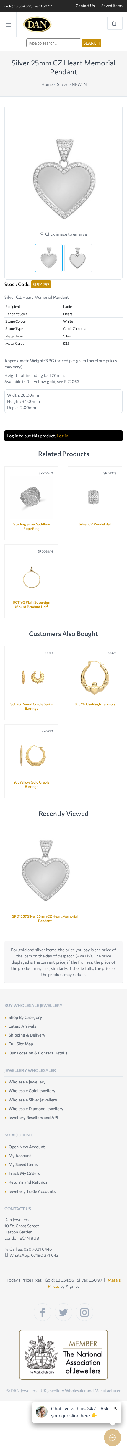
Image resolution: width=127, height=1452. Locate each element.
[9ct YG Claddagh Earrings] (95, 677)
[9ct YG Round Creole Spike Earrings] (31, 677)
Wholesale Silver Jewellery (33, 1099)
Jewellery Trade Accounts (32, 1191)
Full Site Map (21, 1043)
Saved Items (112, 5)
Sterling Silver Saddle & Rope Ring (31, 526)
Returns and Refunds (28, 1182)
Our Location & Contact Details (38, 1052)
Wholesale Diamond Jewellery (36, 1108)
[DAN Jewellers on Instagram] (84, 1312)
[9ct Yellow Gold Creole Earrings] (31, 755)
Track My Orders (24, 1173)
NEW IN (79, 84)
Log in (62, 435)
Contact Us (85, 5)
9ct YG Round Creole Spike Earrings (31, 706)
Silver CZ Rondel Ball (95, 524)
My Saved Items (23, 1164)
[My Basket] (115, 23)
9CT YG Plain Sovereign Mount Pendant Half (31, 604)
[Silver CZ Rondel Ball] (95, 497)
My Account (20, 1155)
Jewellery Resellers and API (33, 1117)
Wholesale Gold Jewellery (32, 1090)
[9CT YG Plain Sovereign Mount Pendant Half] (31, 575)
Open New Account (27, 1146)
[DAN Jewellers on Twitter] (63, 1312)
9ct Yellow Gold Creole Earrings (31, 784)
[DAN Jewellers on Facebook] (42, 1312)
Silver (62, 84)
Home (47, 84)
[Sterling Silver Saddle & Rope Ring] (31, 497)
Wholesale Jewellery (27, 1081)
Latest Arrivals (22, 1026)
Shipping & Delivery (27, 1034)
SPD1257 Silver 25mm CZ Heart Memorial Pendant (45, 918)
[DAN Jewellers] (46, 24)
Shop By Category (25, 1017)
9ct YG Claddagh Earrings (95, 704)
